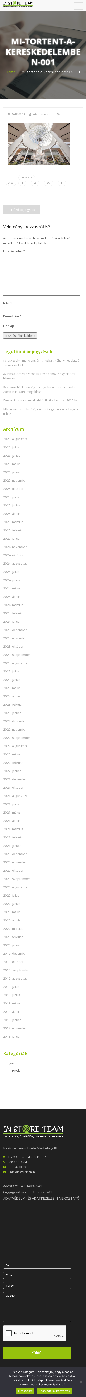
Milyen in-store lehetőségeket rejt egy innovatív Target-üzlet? (40, 411)
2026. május (12, 464)
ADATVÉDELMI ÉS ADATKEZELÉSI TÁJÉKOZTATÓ (41, 1198)
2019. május (12, 1003)
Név (7, 303)
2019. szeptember (16, 970)
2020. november (15, 862)
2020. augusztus (15, 887)
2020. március (13, 928)
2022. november (15, 729)
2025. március (13, 522)
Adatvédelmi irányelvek (54, 1390)
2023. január (12, 713)
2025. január (12, 538)
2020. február (13, 937)
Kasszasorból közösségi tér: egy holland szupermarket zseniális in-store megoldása (40, 389)
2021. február (13, 837)
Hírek (16, 1070)
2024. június (11, 580)
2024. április (11, 596)
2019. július (11, 987)
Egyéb (12, 1063)
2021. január (12, 845)
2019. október (13, 962)
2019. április (11, 1011)
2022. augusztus (15, 746)
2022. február (13, 762)
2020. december (15, 854)
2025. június (11, 505)
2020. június (11, 904)
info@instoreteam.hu (23, 1172)
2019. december (15, 953)
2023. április (11, 696)
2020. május (12, 912)
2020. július (11, 895)
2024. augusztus (15, 563)
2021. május (12, 812)
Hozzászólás (14, 251)
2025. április (11, 513)
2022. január (12, 771)
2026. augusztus (15, 439)
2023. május (12, 688)
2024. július (11, 572)
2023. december (15, 630)
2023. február (13, 704)
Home (10, 72)
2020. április (11, 920)
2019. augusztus (15, 978)
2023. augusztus (15, 663)
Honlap (8, 326)
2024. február (13, 613)
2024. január (12, 621)
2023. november (15, 638)
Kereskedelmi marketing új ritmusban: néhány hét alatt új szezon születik (41, 363)
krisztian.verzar (43, 114)
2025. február (13, 530)
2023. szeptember (16, 655)
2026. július (11, 447)
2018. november (15, 1028)
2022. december (15, 721)
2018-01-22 (18, 114)
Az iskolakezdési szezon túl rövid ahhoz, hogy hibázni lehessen (39, 376)
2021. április (11, 821)
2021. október (13, 787)
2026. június (11, 455)
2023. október (13, 646)
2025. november (15, 480)
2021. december (15, 779)
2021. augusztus (15, 796)
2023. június (11, 679)
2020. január (12, 945)
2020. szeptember (16, 879)
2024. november (15, 547)
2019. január (12, 1020)
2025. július (11, 497)
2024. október (13, 555)
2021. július (11, 804)
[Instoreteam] (18, 4)
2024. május (12, 588)
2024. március (13, 605)
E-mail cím (12, 316)
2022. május (12, 754)
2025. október (13, 489)
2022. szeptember (16, 738)
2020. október (13, 870)
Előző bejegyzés (23, 209)
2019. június (11, 995)
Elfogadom (25, 1390)
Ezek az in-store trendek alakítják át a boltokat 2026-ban (41, 400)
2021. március (13, 829)
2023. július (11, 671)
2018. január (12, 1036)
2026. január (12, 472)
